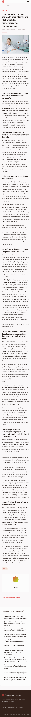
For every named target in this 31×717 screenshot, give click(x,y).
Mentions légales (12, 707)
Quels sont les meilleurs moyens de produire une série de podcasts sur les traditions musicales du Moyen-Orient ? (15, 659)
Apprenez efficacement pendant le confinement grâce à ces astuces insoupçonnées (13, 652)
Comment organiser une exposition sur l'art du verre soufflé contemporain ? (15, 629)
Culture (9, 5)
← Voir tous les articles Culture (11, 597)
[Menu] (27, 1)
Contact (21, 707)
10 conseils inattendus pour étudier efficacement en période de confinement (15, 617)
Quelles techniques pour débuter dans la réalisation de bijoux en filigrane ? (15, 673)
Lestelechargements (13, 695)
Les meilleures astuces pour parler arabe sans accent (14, 646)
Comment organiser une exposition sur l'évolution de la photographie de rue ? (15, 635)
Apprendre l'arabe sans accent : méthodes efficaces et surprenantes (14, 640)
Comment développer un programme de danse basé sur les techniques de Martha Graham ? (15, 666)
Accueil (3, 5)
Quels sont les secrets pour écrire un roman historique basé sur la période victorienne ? (14, 623)
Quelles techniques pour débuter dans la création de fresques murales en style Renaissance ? (15, 679)
